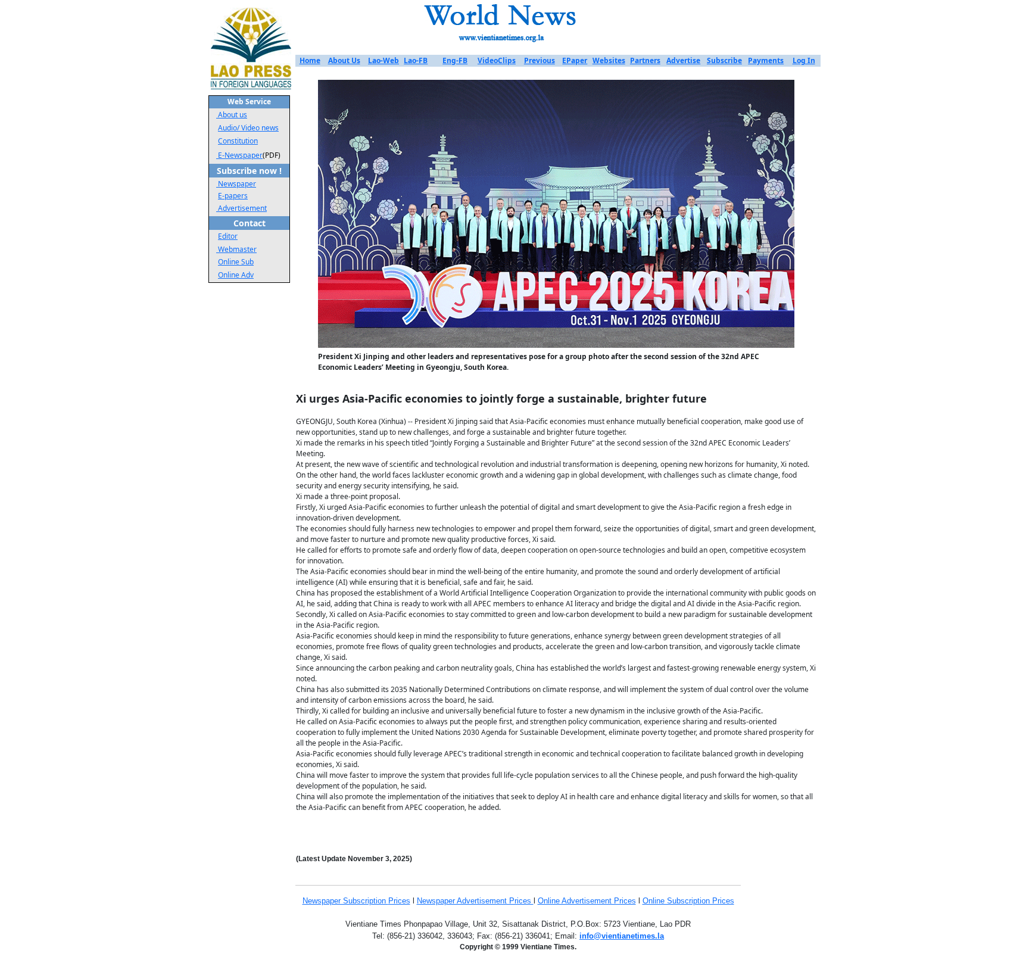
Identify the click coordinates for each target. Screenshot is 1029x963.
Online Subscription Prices (688, 900)
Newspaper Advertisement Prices (475, 900)
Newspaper (237, 184)
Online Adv (236, 275)
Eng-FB (454, 60)
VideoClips (497, 60)
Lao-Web (383, 60)
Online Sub (236, 262)
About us (232, 115)
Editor (228, 236)
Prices (399, 900)
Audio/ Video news (248, 128)
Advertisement (242, 208)
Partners (645, 60)
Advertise (683, 60)
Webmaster (236, 249)
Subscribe (724, 60)
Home (310, 60)
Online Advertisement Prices (587, 900)
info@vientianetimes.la (621, 935)
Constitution (238, 141)
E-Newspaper (239, 155)
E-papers (233, 196)
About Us (344, 60)
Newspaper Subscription (345, 900)
